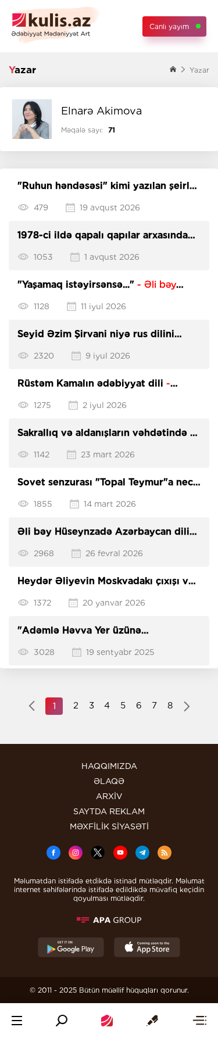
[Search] (61, 1020)
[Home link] (107, 1020)
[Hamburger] (17, 1020)
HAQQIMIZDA (109, 766)
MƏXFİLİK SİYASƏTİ (109, 826)
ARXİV (109, 796)
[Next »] (187, 707)
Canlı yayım (169, 26)
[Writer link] (152, 1020)
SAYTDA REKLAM (109, 811)
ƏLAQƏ (109, 781)
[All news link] (199, 1020)
